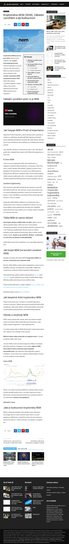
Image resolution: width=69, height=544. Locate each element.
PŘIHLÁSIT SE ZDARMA (51, 278)
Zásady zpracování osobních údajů (50, 286)
